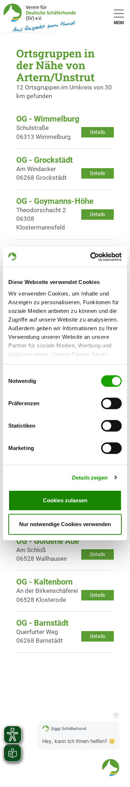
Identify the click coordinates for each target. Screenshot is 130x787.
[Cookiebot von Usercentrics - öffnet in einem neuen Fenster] (92, 257)
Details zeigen (90, 478)
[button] (110, 767)
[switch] (111, 403)
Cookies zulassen (65, 500)
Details (97, 132)
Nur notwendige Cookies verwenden (65, 524)
